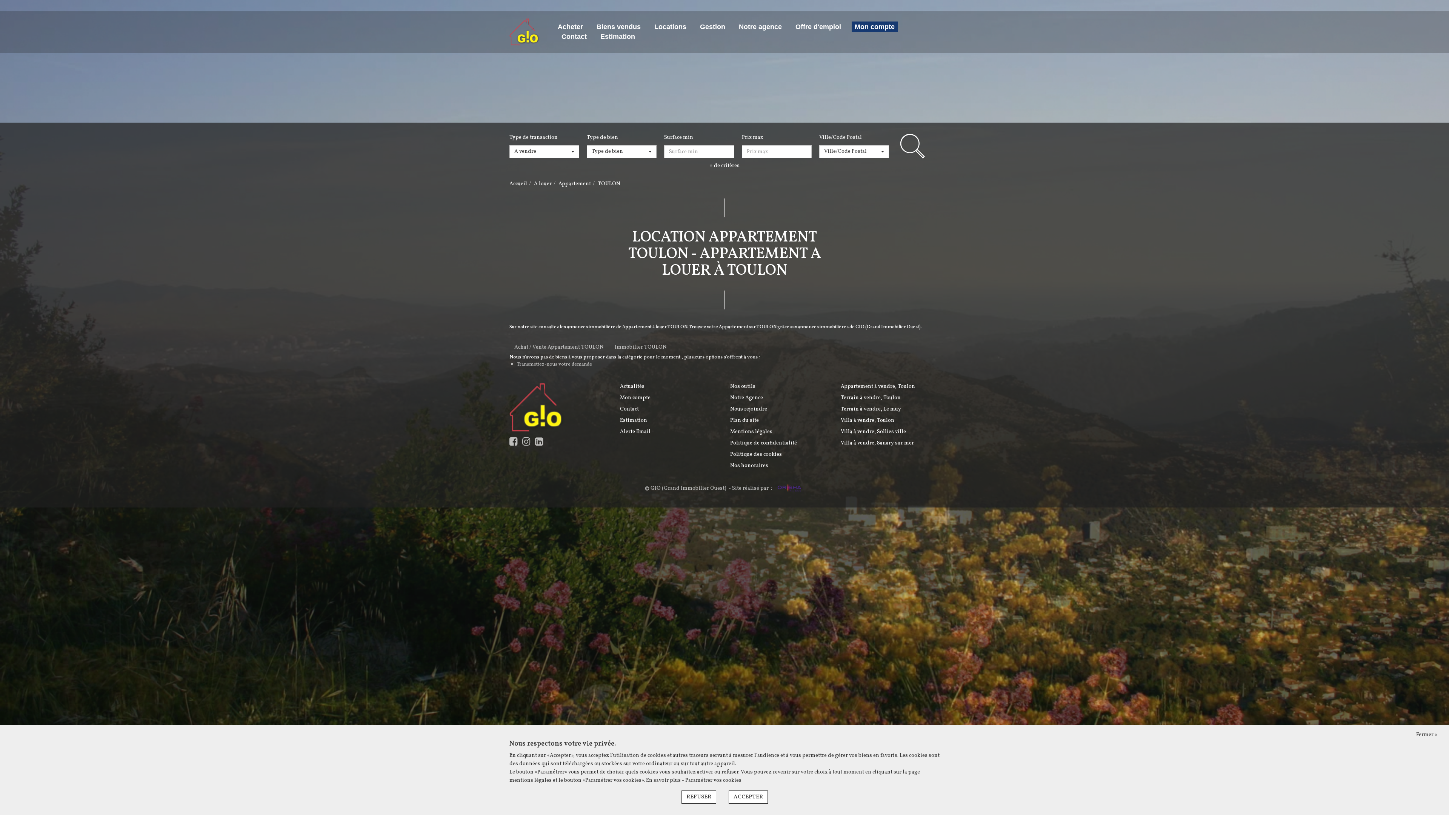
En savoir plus (664, 780)
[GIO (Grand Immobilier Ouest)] (524, 31)
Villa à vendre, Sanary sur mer (877, 443)
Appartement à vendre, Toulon (878, 386)
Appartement (574, 184)
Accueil (518, 184)
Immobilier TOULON (641, 347)
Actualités (632, 386)
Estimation (617, 36)
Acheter (570, 27)
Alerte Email (635, 431)
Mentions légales (751, 431)
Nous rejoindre (748, 409)
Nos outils (742, 386)
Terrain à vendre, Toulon (871, 397)
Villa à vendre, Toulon (867, 420)
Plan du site (744, 420)
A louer (543, 184)
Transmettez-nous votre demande (554, 364)
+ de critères (724, 165)
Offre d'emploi (818, 27)
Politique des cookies (756, 454)
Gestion (712, 27)
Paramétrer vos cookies (713, 780)
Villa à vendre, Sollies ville (873, 431)
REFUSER (698, 797)
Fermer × (1427, 734)
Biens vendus (619, 27)
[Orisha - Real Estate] (788, 488)
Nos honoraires (749, 465)
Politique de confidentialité (763, 443)
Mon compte (875, 27)
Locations (670, 27)
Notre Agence (746, 397)
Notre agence (760, 27)
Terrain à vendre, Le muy (871, 409)
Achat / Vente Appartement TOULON (559, 347)
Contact (574, 36)
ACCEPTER (748, 797)
